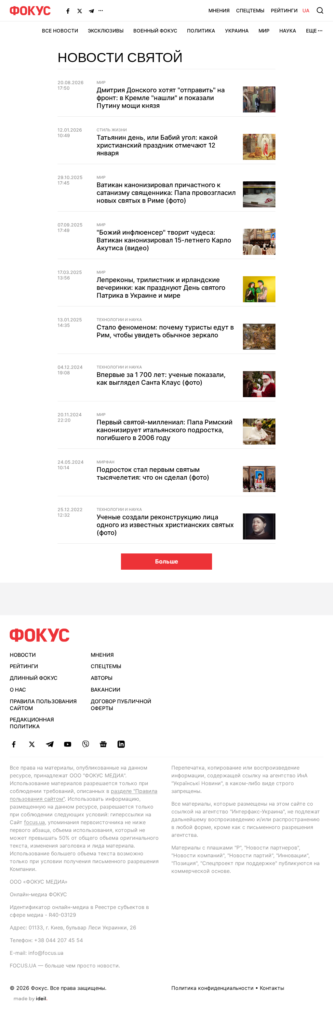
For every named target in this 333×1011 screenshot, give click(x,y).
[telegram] (49, 744)
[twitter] (31, 744)
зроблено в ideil (30, 999)
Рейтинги (284, 10)
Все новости (60, 31)
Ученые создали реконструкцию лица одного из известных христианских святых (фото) (165, 525)
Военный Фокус (155, 31)
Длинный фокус (34, 678)
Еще (311, 31)
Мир (264, 31)
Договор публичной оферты (121, 704)
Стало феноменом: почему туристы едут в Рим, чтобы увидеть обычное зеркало (165, 331)
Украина (237, 31)
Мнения (219, 10)
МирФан (105, 462)
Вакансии (105, 689)
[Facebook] (68, 11)
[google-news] (103, 744)
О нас (18, 689)
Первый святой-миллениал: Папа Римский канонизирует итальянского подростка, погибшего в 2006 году (165, 430)
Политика (201, 31)
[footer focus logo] (40, 635)
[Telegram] (91, 11)
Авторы (102, 678)
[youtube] (67, 744)
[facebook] (14, 744)
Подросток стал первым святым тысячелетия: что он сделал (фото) (153, 473)
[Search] (320, 10)
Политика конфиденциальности (212, 988)
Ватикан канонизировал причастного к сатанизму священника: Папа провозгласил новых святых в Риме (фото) (166, 192)
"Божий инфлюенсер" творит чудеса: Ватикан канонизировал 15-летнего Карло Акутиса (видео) (164, 240)
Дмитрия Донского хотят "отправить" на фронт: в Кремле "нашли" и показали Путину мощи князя (161, 98)
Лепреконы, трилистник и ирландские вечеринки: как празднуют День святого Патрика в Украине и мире (161, 287)
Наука (287, 31)
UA (306, 10)
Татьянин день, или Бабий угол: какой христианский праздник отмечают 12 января (157, 145)
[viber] (85, 744)
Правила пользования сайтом (43, 704)
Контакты (272, 988)
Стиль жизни (112, 130)
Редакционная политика (32, 723)
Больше (166, 561)
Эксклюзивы (106, 31)
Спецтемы (250, 10)
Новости (23, 655)
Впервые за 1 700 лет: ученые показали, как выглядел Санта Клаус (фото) (161, 378)
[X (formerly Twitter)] (80, 11)
